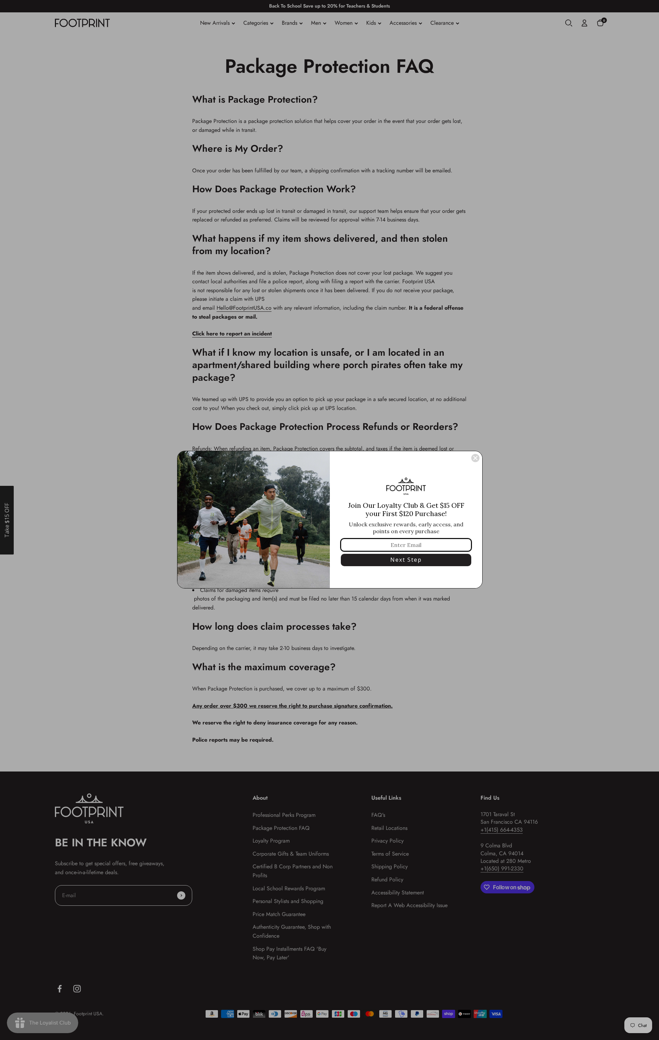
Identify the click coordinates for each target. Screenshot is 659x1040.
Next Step (406, 559)
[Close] (475, 458)
